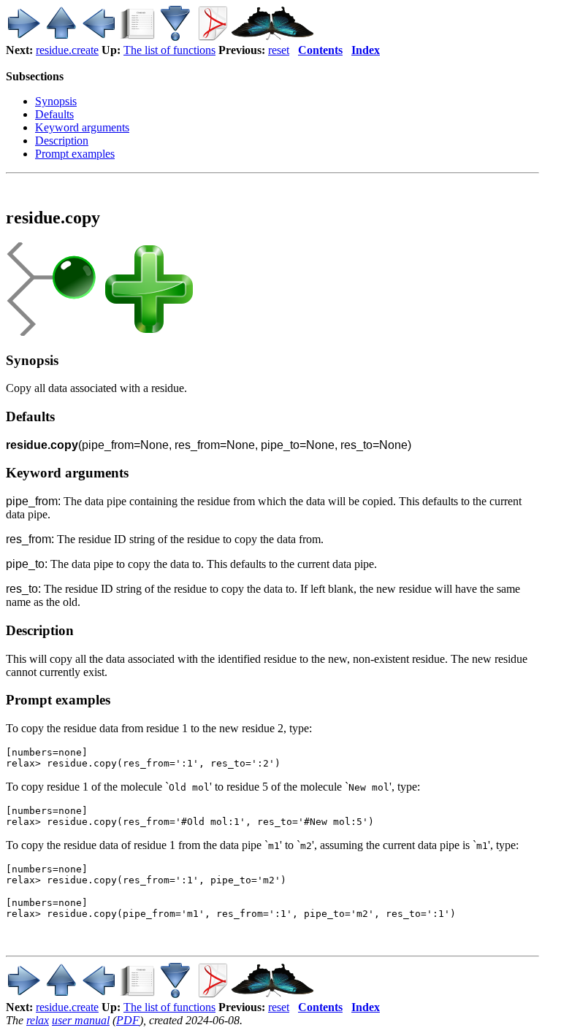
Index (365, 50)
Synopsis (56, 101)
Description (61, 140)
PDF (128, 1020)
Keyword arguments (82, 127)
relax (37, 1020)
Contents (320, 50)
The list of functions (169, 50)
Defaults (54, 114)
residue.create (67, 50)
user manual (81, 1020)
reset (278, 50)
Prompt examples (75, 153)
